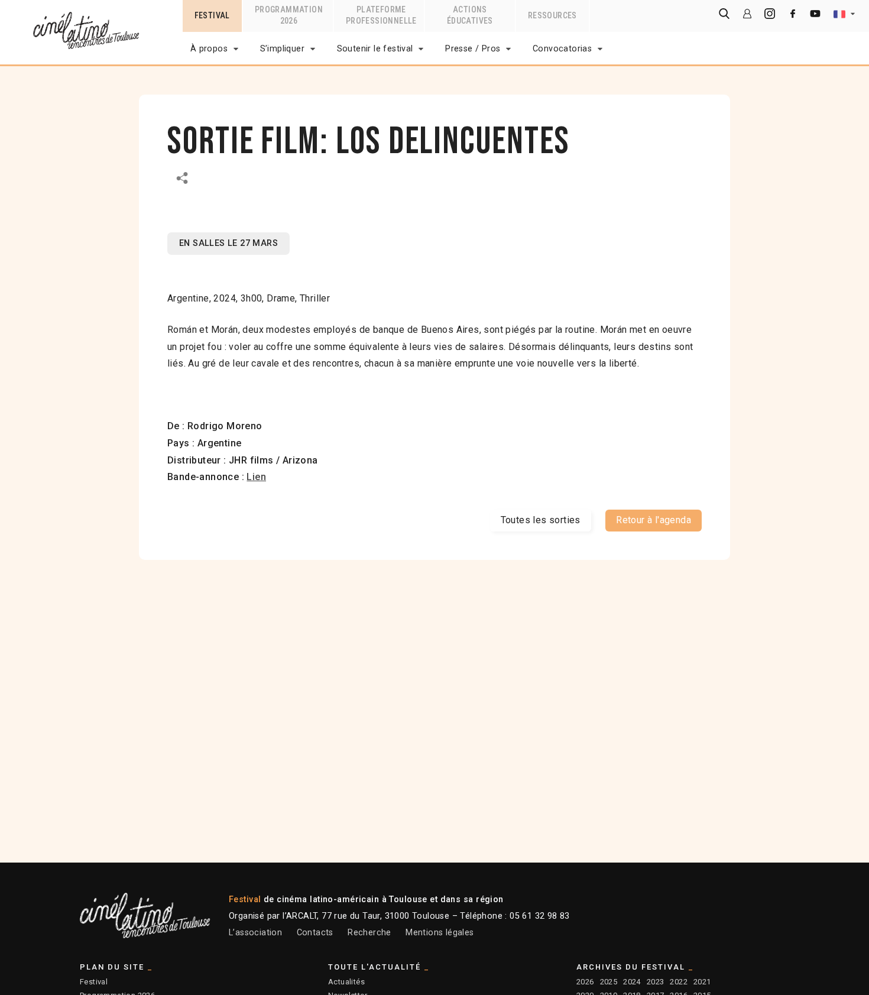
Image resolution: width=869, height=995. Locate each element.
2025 (609, 981)
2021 (702, 981)
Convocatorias (562, 49)
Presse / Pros (472, 49)
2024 (632, 981)
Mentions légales (440, 933)
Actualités (346, 981)
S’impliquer (282, 49)
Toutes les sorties (541, 520)
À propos (209, 49)
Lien (256, 476)
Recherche (369, 933)
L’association (255, 933)
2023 (655, 981)
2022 (679, 981)
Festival (94, 981)
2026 (585, 981)
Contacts (315, 933)
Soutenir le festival (375, 49)
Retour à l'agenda (653, 520)
